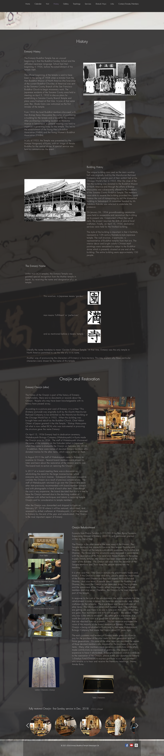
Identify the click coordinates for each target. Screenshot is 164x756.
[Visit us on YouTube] (131, 745)
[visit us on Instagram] (136, 745)
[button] (47, 3)
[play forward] (137, 725)
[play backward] (27, 725)
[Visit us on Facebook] (126, 745)
